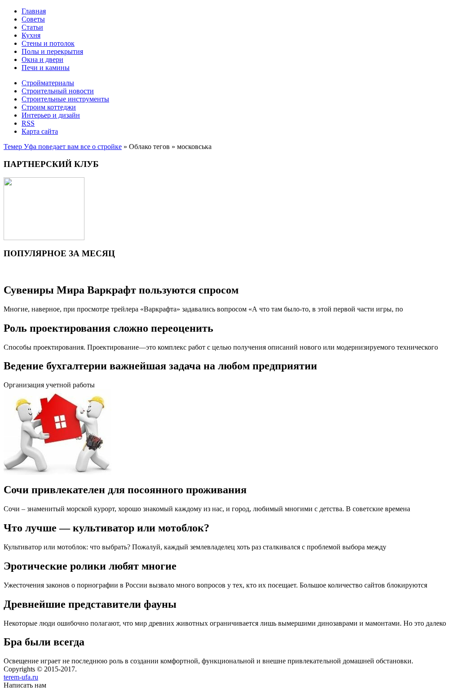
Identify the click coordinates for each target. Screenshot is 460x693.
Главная (34, 11)
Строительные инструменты (65, 99)
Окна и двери (42, 59)
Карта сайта (40, 131)
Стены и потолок (48, 43)
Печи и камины (46, 67)
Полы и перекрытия (52, 51)
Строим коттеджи (49, 107)
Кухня (31, 35)
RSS (28, 123)
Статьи (32, 27)
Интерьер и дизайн (51, 115)
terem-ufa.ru (21, 677)
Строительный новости (58, 91)
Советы (33, 19)
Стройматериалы (48, 83)
